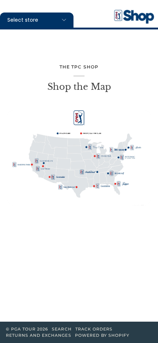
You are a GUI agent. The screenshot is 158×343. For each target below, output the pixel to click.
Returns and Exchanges (38, 335)
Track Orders (93, 329)
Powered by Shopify (102, 335)
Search (61, 329)
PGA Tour (23, 329)
